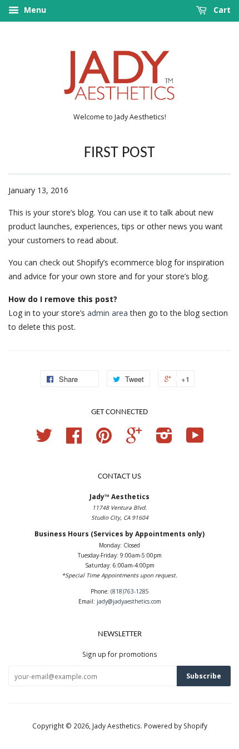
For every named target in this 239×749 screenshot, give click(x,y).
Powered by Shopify (175, 725)
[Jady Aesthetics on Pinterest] (104, 439)
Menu (34, 9)
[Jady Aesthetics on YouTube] (195, 439)
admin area (107, 313)
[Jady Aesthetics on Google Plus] (134, 439)
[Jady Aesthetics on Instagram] (164, 439)
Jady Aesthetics (116, 725)
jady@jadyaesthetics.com (129, 601)
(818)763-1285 (130, 591)
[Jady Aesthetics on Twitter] (44, 439)
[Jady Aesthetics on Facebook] (74, 439)
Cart (221, 9)
